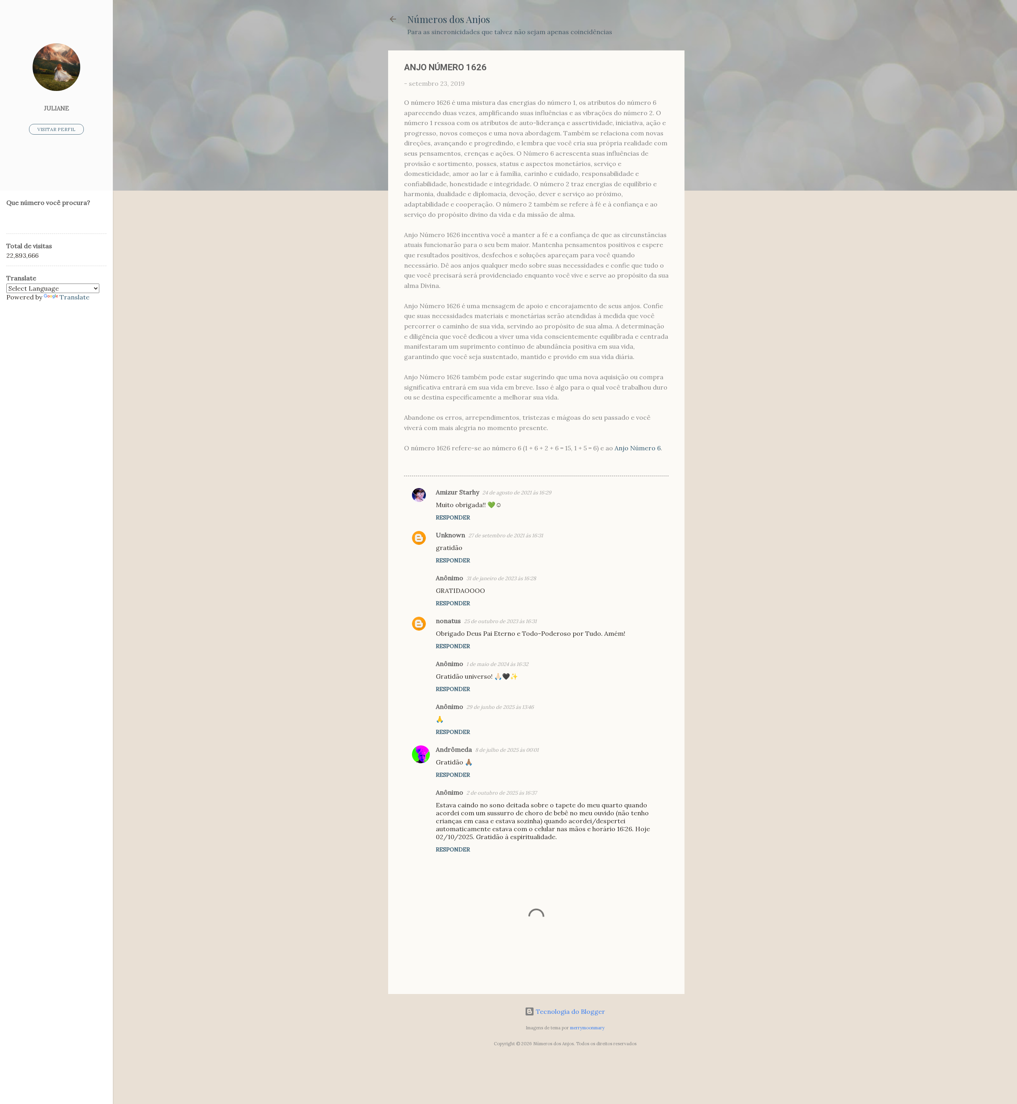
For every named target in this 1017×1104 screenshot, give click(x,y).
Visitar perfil (56, 129)
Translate (74, 297)
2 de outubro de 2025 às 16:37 (501, 792)
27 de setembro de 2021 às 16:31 (505, 535)
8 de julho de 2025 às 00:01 (507, 750)
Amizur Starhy (457, 492)
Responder (453, 517)
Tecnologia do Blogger (569, 1011)
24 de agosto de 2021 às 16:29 (516, 492)
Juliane (56, 108)
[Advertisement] (716, 169)
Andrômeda (454, 749)
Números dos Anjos (448, 19)
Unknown (450, 535)
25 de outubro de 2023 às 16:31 (500, 621)
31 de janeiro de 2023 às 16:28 (501, 578)
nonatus (448, 621)
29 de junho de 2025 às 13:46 (500, 707)
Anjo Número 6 (638, 448)
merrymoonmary (587, 1028)
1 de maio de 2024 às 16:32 (497, 664)
